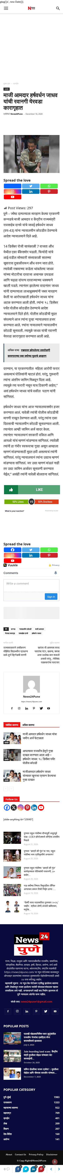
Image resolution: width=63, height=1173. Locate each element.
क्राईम (15, 83)
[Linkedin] (31, 191)
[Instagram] (12, 191)
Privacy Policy (36, 1154)
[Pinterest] (49, 191)
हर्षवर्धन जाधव (36, 633)
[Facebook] (12, 186)
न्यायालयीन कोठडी (25, 629)
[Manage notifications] (55, 1162)
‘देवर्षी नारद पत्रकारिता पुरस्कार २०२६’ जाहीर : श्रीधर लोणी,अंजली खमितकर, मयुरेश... (41, 906)
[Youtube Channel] (41, 807)
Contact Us (20, 1154)
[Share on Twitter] (26, 1169)
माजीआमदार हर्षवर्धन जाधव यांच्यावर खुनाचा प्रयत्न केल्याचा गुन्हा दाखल (39, 775)
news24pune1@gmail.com (36, 1001)
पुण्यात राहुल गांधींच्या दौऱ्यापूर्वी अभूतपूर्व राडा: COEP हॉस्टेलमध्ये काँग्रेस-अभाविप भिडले (41, 837)
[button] (58, 8)
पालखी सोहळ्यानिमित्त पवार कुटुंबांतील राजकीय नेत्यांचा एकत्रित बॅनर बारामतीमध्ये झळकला (40, 1037)
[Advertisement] (31, 46)
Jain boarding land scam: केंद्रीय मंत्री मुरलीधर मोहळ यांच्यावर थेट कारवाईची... (41, 1055)
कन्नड (13, 629)
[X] (14, 807)
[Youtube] (12, 197)
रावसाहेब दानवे (23, 633)
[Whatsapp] (49, 186)
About (9, 1154)
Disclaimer (51, 1154)
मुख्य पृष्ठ (7, 83)
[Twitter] (31, 186)
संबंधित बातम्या (12, 725)
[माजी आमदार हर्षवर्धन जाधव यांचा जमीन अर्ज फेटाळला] (12, 738)
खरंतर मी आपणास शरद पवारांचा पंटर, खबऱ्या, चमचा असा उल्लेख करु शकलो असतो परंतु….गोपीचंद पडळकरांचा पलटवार (47, 655)
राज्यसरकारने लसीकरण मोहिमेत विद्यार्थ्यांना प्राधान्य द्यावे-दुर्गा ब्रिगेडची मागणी (16, 651)
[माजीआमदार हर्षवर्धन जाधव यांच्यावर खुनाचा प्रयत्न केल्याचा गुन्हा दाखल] (12, 776)
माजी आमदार (39, 629)
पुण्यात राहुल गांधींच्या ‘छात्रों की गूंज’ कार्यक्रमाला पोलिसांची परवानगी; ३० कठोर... (39, 871)
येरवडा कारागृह (10, 633)
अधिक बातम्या (28, 725)
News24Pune (16, 114)
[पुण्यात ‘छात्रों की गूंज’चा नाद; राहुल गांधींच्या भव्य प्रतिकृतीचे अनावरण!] (12, 855)
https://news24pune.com (31, 702)
